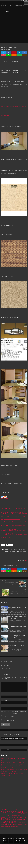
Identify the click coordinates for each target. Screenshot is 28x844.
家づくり (8, 11)
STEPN (19, 508)
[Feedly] (19, 55)
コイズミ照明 (15, 549)
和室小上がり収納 (5, 115)
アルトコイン (3, 516)
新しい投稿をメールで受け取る (7, 720)
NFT (16, 508)
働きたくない (11, 525)
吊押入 (24, 549)
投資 (11, 530)
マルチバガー (16, 521)
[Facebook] (8, 52)
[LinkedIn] (19, 52)
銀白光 (24, 551)
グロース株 (22, 516)
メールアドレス (4, 700)
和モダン (7, 551)
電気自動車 (12, 538)
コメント (2, 681)
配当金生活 (7, 538)
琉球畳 (21, 551)
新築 (15, 530)
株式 (7, 534)
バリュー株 (17, 519)
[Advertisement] (14, 28)
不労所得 (4, 525)
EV (2, 508)
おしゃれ (25, 508)
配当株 (20, 534)
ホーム (3, 11)
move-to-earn (12, 508)
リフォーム (23, 522)
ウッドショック (16, 516)
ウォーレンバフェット (9, 516)
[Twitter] (3, 52)
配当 (17, 534)
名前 (2, 694)
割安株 (24, 525)
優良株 (20, 525)
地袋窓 (13, 551)
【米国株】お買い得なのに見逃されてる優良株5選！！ (13, 763)
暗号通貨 (23, 530)
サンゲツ (20, 549)
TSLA (22, 508)
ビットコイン (4, 521)
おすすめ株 (5, 513)
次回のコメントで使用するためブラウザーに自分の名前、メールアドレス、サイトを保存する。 (14, 712)
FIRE (5, 508)
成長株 (5, 530)
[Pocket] (3, 55)
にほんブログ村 (4, 498)
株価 (3, 534)
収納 (1, 530)
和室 (10, 551)
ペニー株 (10, 521)
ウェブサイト (3, 706)
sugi (26, 560)
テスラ (2, 519)
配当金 (2, 538)
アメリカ (25, 513)
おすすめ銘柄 (17, 513)
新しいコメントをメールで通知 (7, 716)
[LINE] (8, 55)
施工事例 (17, 551)
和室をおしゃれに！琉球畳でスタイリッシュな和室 (13, 106)
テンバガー (7, 519)
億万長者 (17, 525)
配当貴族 (25, 534)
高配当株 (16, 538)
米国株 (13, 534)
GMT (9, 508)
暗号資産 (19, 530)
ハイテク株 (12, 519)
